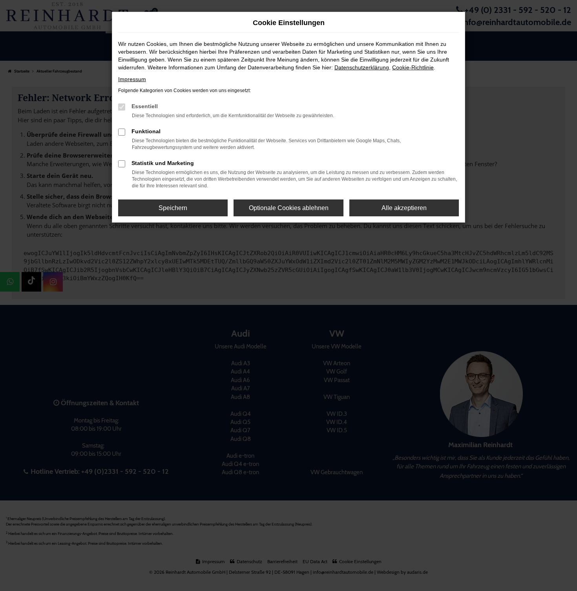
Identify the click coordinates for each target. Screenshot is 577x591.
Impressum (132, 79)
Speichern (173, 208)
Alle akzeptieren (404, 208)
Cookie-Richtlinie (413, 67)
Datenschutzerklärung (361, 67)
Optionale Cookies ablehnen (289, 208)
